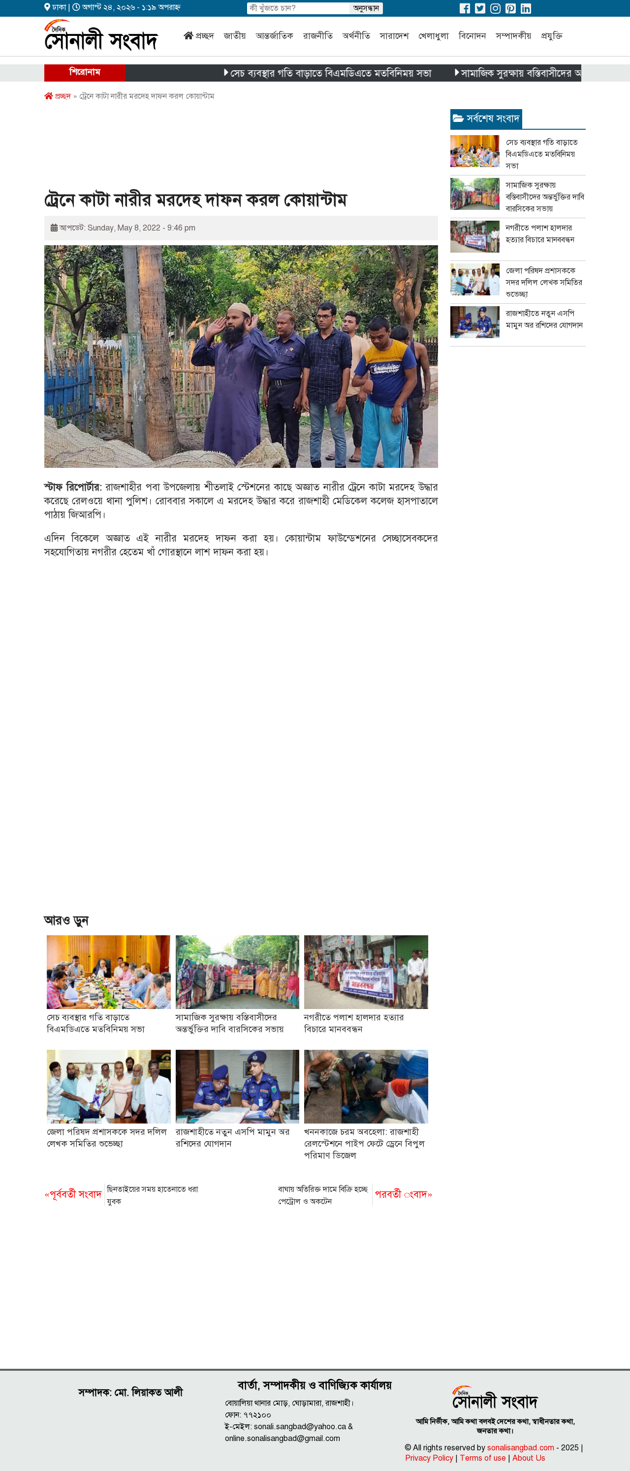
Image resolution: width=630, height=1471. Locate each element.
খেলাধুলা (433, 35)
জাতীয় (235, 35)
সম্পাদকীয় (514, 35)
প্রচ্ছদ (205, 35)
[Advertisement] (223, 149)
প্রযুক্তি (552, 35)
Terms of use (483, 1458)
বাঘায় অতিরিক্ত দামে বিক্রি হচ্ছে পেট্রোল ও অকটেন (355, 1195)
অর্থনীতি (356, 35)
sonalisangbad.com (520, 1448)
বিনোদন (472, 35)
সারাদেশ (394, 35)
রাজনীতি (318, 35)
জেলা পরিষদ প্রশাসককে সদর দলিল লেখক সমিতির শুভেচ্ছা (544, 282)
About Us (528, 1458)
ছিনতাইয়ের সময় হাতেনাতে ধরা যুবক (121, 1195)
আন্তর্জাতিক (274, 35)
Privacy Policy (429, 1458)
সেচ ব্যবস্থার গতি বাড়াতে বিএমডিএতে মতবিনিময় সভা (298, 73)
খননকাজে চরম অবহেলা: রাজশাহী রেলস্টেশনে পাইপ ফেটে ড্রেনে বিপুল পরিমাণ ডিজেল (364, 1143)
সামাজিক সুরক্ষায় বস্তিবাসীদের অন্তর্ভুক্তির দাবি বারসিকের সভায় (545, 197)
